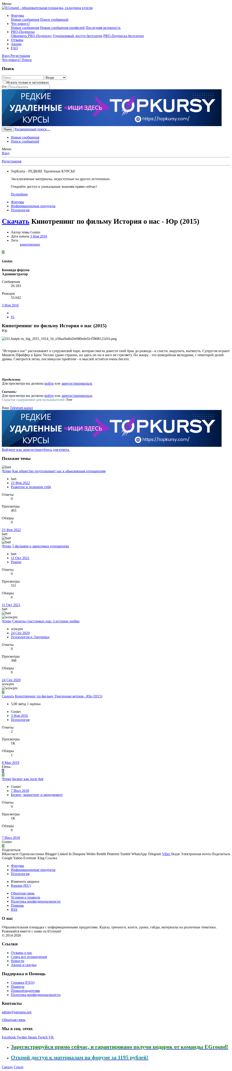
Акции (16, 44)
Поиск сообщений (54, 19)
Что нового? (20, 24)
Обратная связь (22, 893)
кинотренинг (30, 244)
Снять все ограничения (29, 957)
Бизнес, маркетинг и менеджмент (37, 795)
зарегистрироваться (76, 383)
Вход (6, 153)
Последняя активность (103, 28)
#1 (12, 317)
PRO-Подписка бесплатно (123, 36)
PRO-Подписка (23, 32)
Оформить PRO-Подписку (31, 36)
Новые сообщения (25, 19)
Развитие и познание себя (31, 487)
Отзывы (17, 40)
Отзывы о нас (21, 953)
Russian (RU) (21, 885)
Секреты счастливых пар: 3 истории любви (46, 621)
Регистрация (11, 161)
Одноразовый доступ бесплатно (77, 36)
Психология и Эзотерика (30, 637)
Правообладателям (25, 991)
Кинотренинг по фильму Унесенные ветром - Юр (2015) (58, 696)
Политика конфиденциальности (35, 901)
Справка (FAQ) (22, 982)
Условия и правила (25, 897)
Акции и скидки (23, 965)
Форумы (17, 15)
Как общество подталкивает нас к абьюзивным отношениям (59, 471)
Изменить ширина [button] (25, 881)
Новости (17, 961)
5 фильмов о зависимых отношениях (40, 546)
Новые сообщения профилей (62, 28)
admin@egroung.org (16, 1012)
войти (49, 383)
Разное (16, 562)
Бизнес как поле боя (27, 779)
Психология (20, 720)
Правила (17, 987)
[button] (6, 4)
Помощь (17, 905)
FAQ (14, 48)
